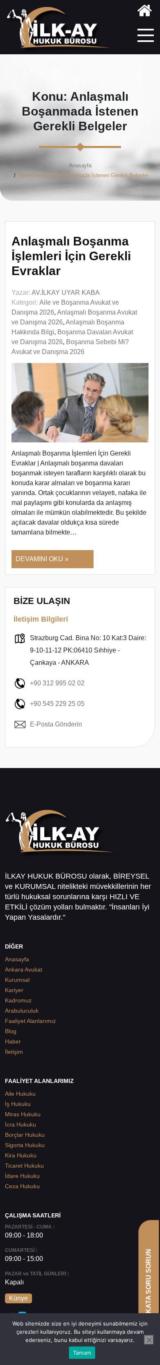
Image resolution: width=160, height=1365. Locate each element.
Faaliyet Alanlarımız (30, 1021)
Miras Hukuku (23, 1114)
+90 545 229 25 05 (57, 703)
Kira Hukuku (21, 1155)
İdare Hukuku (22, 1176)
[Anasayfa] (144, 12)
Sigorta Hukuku (25, 1145)
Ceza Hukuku (22, 1186)
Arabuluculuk (22, 1010)
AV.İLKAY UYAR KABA (66, 292)
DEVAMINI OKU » (42, 558)
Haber (13, 1041)
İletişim (14, 1051)
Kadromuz (18, 1000)
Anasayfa (80, 165)
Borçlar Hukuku (25, 1134)
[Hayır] (149, 1340)
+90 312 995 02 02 (57, 683)
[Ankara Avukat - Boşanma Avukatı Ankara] (61, 30)
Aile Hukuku (20, 1093)
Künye (18, 1298)
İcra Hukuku (20, 1124)
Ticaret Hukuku (24, 1165)
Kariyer (14, 990)
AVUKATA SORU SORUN (148, 1288)
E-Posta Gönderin (56, 724)
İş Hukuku (18, 1104)
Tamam (82, 1352)
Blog (10, 1031)
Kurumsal (17, 979)
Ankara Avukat (23, 969)
